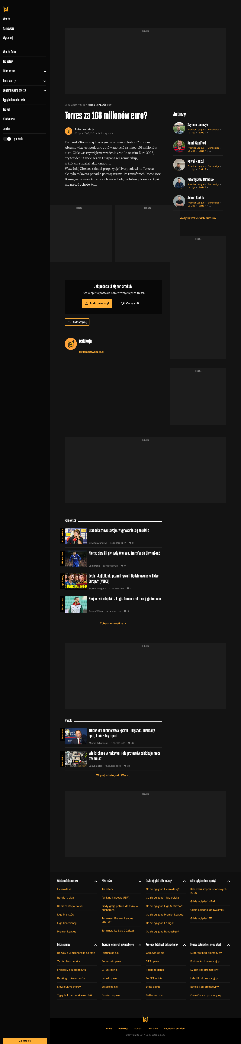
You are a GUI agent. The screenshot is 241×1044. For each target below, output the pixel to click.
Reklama (153, 1028)
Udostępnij (80, 322)
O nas (109, 1028)
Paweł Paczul (196, 161)
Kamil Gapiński (197, 143)
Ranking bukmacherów (71, 978)
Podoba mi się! (99, 303)
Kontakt (138, 1028)
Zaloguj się (25, 1040)
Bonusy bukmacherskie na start (76, 952)
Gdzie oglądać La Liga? (160, 923)
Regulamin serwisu (174, 1028)
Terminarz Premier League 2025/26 (117, 920)
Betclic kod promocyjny (204, 986)
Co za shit (132, 303)
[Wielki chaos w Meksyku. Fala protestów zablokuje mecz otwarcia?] (113, 759)
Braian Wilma (96, 611)
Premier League (196, 129)
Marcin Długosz (97, 588)
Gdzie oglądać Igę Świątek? (207, 909)
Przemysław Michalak (201, 179)
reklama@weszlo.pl (91, 351)
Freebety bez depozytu (71, 969)
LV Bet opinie (109, 969)
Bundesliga (213, 129)
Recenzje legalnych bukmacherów (118, 944)
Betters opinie (154, 995)
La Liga (191, 132)
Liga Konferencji (66, 923)
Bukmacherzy (63, 944)
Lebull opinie (109, 978)
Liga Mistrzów (65, 914)
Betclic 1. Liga (65, 897)
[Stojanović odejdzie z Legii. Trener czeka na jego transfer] (113, 604)
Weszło (82, 104)
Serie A (202, 132)
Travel (6, 109)
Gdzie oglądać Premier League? (165, 914)
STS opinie (152, 961)
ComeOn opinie (155, 952)
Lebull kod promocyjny (204, 978)
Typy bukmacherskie (14, 99)
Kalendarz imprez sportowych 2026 (208, 890)
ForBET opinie (154, 978)
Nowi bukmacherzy (69, 986)
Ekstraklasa (62, 535)
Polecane (62, 734)
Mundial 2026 (62, 758)
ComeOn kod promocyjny (205, 995)
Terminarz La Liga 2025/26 (118, 930)
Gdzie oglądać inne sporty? (203, 881)
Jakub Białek (196, 198)
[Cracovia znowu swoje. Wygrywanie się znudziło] (113, 536)
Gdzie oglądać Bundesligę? (162, 931)
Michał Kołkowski (98, 743)
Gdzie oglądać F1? (201, 918)
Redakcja (123, 1028)
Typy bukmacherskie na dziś (74, 995)
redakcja (88, 129)
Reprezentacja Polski (69, 906)
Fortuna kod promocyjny (205, 961)
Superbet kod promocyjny (206, 952)
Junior (6, 128)
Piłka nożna (9, 71)
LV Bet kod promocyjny (204, 969)
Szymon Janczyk (198, 125)
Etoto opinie (153, 986)
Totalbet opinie (155, 969)
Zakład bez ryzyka (68, 961)
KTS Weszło (9, 119)
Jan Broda (94, 565)
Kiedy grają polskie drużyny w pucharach (120, 907)
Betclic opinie (110, 986)
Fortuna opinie (110, 952)
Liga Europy (62, 581)
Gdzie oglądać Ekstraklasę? (162, 889)
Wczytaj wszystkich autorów (198, 218)
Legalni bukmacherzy (14, 90)
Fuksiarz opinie (111, 995)
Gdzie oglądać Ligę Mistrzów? (164, 906)
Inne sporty (9, 80)
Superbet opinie (111, 961)
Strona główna (71, 104)
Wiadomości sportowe (67, 881)
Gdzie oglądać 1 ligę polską (162, 897)
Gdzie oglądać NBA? (202, 901)
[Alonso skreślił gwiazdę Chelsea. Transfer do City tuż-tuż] (113, 559)
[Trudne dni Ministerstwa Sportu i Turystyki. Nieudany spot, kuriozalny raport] (113, 736)
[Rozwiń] (43, 71)
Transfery (8, 61)
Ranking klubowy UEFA (116, 897)
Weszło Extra (10, 51)
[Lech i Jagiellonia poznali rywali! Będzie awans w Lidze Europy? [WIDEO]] (113, 581)
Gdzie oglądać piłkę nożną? (159, 881)
